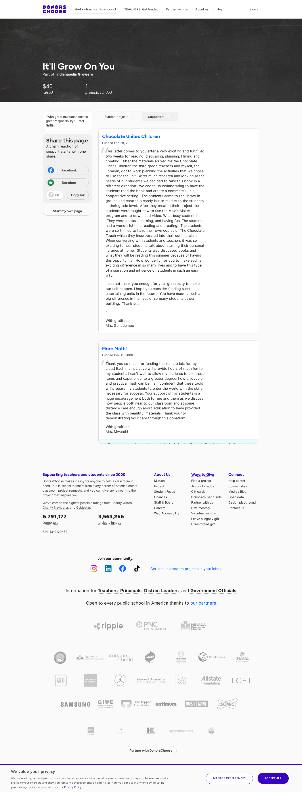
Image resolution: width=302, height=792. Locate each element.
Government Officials (213, 590)
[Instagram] (94, 568)
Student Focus (164, 491)
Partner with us (177, 9)
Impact (159, 486)
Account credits (202, 486)
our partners (203, 603)
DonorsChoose (54, 9)
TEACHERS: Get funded (141, 9)
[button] (67, 195)
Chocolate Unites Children (131, 136)
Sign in (254, 9)
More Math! (114, 349)
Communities (237, 486)
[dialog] (151, 778)
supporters (55, 518)
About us (201, 9)
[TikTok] (137, 568)
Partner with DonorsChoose (151, 751)
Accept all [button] (273, 778)
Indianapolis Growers (74, 74)
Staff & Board (164, 502)
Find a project (201, 481)
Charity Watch (121, 503)
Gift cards (198, 491)
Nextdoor (69, 183)
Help (220, 9)
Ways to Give (202, 474)
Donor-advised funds (206, 497)
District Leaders (161, 590)
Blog (243, 491)
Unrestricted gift (203, 524)
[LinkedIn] (108, 568)
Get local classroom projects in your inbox (186, 568)
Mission (159, 481)
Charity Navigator (55, 507)
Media (232, 491)
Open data (236, 497)
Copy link (78, 195)
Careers (159, 508)
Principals (130, 590)
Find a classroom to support (95, 9)
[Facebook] (122, 568)
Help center (236, 481)
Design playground (242, 502)
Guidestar (83, 507)
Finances (160, 497)
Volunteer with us (203, 513)
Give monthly (200, 508)
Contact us (236, 508)
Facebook (69, 170)
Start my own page (67, 211)
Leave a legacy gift (205, 519)
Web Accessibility (166, 513)
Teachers (108, 590)
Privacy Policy (73, 787)
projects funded (111, 518)
